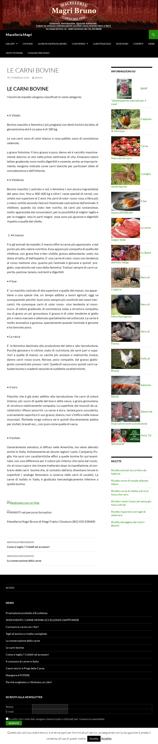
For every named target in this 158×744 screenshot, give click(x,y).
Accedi (10, 587)
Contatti (138, 43)
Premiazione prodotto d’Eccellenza (26, 613)
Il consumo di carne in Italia (22, 661)
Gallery (10, 43)
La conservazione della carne (24, 558)
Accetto (94, 738)
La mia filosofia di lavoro (52, 43)
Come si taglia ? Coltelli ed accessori (28, 544)
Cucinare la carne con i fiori (22, 626)
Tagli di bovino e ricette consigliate (26, 633)
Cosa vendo (78, 43)
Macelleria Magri (19, 34)
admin (39, 77)
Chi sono (28, 43)
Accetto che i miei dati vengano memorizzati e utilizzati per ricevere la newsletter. (56, 719)
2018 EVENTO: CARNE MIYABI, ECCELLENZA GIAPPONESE (42, 620)
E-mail (10, 711)
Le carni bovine (15, 647)
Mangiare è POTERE (18, 675)
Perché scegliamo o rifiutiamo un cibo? (29, 682)
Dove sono (122, 43)
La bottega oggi (102, 43)
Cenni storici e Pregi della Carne (25, 668)
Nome (9, 706)
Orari (151, 43)
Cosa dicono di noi (38, 53)
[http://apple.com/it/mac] (23, 502)
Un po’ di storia (14, 53)
